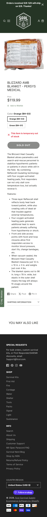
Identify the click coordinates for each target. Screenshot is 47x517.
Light (8, 415)
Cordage (10, 389)
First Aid (10, 381)
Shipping (10, 439)
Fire (8, 385)
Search (9, 431)
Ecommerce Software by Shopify (22, 501)
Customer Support (15, 443)
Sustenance (12, 419)
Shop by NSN (13, 456)
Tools (9, 402)
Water (9, 394)
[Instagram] (16, 365)
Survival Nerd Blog (15, 452)
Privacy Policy (13, 468)
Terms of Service (14, 464)
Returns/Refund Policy (17, 460)
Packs (9, 406)
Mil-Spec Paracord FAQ (17, 447)
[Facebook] (7, 365)
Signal (9, 410)
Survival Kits (12, 377)
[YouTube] (20, 365)
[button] (15, 105)
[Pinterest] (12, 365)
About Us (11, 435)
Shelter (9, 398)
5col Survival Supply (25, 497)
